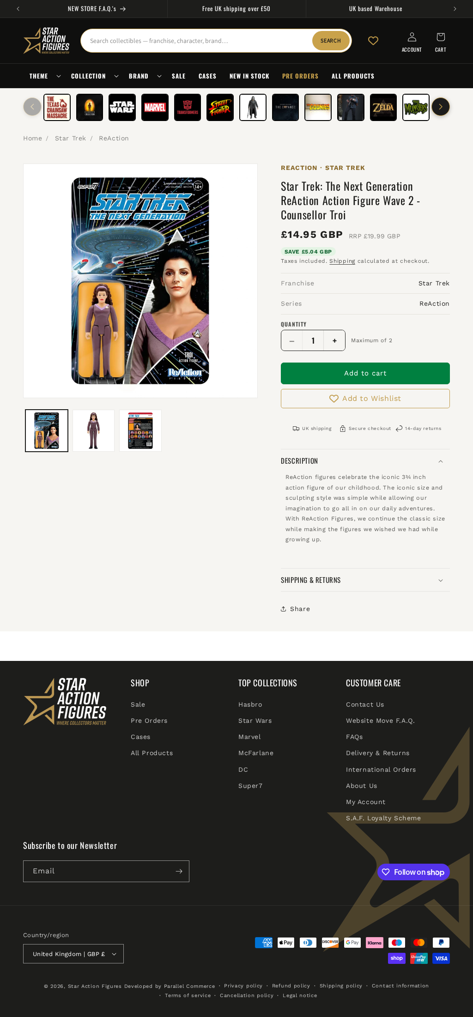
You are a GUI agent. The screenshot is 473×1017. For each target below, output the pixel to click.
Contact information (400, 986)
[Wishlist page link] (373, 41)
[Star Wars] (122, 107)
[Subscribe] (179, 871)
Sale (138, 704)
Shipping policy (341, 986)
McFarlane (255, 753)
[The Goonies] (318, 107)
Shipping (342, 261)
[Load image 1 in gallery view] (46, 431)
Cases (141, 736)
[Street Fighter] (220, 107)
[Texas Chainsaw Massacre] (57, 107)
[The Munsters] (416, 107)
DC (243, 769)
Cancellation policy (246, 996)
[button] (44, 76)
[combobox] (216, 41)
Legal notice (300, 996)
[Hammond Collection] (89, 107)
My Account (366, 801)
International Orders (381, 769)
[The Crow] (253, 107)
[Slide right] (440, 106)
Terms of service (188, 996)
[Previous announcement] (18, 9)
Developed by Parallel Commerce (169, 986)
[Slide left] (32, 106)
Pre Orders (149, 720)
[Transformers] (187, 107)
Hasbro (250, 704)
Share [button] (300, 608)
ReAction (114, 138)
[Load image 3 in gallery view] (140, 431)
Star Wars (255, 720)
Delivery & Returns (378, 753)
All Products (152, 753)
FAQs (354, 736)
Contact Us (365, 704)
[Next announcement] (455, 9)
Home (32, 138)
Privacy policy (243, 986)
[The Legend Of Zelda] (383, 107)
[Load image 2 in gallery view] (94, 431)
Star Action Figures (95, 986)
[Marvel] (155, 107)
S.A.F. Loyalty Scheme (383, 818)
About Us (361, 785)
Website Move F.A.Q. (380, 720)
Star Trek (70, 138)
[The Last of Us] (350, 107)
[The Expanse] (285, 107)
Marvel (249, 736)
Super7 (250, 785)
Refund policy (291, 986)
